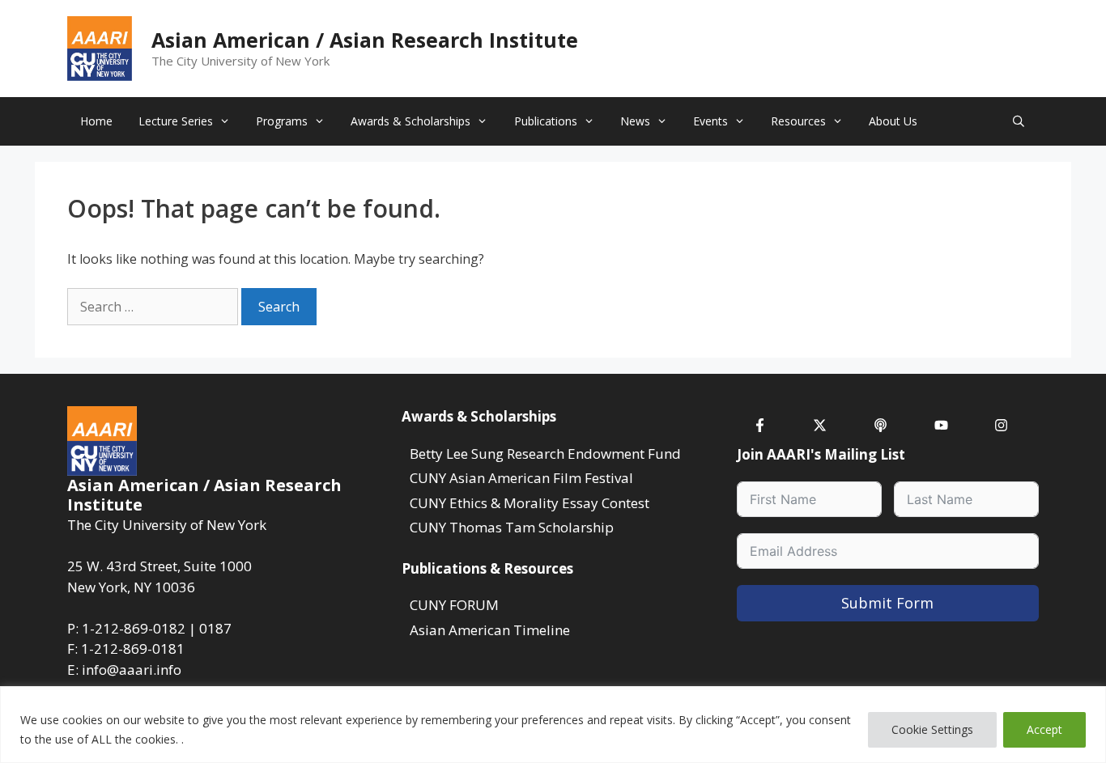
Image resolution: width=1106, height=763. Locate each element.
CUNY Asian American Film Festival (521, 477)
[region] (553, 724)
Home (96, 121)
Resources (798, 121)
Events (710, 121)
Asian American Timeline (490, 630)
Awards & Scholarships (410, 121)
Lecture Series (175, 121)
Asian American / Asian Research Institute (364, 39)
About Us (893, 121)
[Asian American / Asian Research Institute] (99, 47)
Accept (1044, 729)
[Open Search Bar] (1018, 121)
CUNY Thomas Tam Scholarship (512, 527)
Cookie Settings (932, 729)
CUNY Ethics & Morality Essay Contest (529, 503)
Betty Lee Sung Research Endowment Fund (545, 453)
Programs (282, 121)
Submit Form (887, 603)
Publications (545, 121)
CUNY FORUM (454, 605)
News (635, 121)
